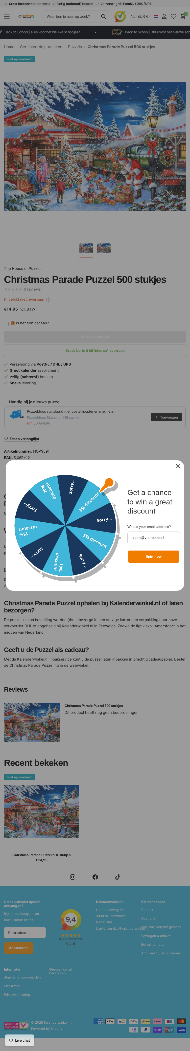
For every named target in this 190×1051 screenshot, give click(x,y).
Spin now (154, 556)
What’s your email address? (149, 527)
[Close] (178, 466)
